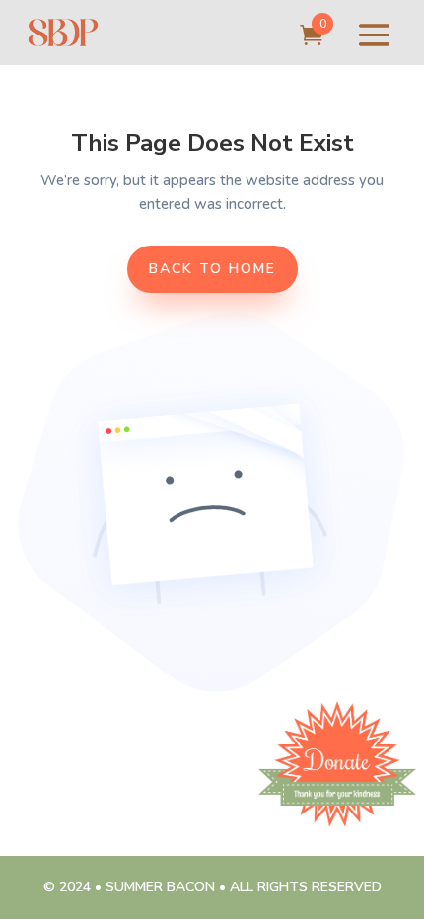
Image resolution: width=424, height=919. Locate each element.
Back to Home (212, 268)
